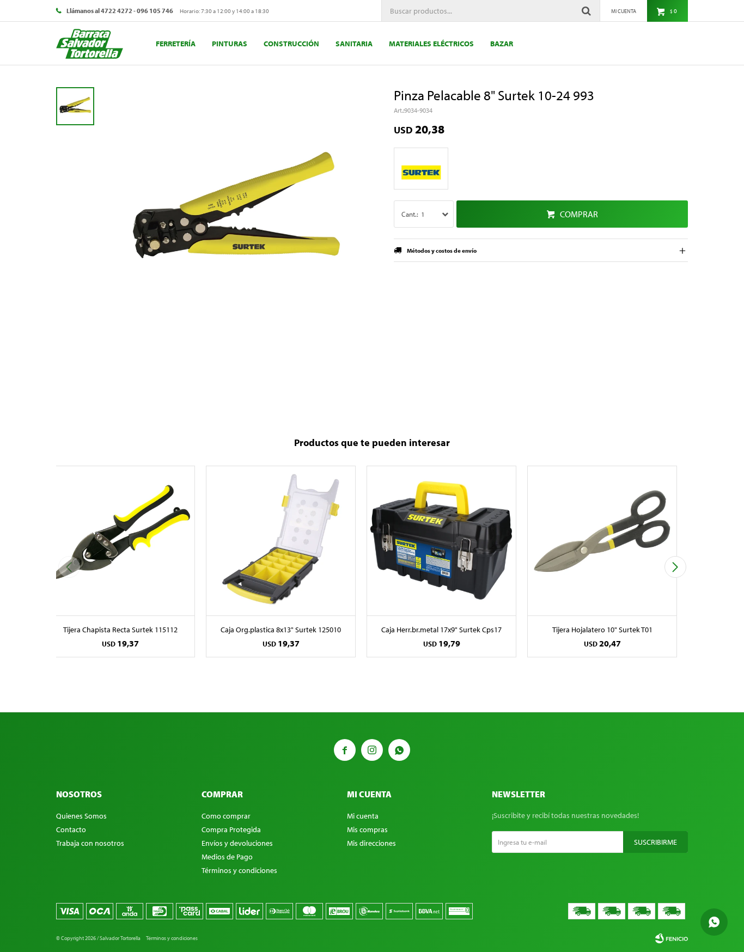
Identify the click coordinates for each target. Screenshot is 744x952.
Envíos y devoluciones (237, 843)
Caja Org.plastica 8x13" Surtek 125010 (281, 629)
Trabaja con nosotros (90, 843)
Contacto (71, 829)
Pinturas (229, 43)
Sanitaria (354, 43)
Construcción (291, 43)
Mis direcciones (371, 843)
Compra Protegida (231, 829)
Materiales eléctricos (431, 43)
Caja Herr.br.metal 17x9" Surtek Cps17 (441, 629)
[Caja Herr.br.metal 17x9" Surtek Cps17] (441, 540)
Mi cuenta (363, 816)
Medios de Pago (227, 857)
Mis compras (367, 829)
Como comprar (226, 816)
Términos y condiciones (239, 870)
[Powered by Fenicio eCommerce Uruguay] (671, 938)
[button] (675, 567)
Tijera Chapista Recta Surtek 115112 (120, 629)
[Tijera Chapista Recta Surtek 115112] (120, 540)
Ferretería (176, 43)
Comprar (579, 214)
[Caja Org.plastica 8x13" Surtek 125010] (281, 540)
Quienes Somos (81, 816)
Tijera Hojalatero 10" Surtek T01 (602, 629)
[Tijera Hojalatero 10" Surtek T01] (602, 540)
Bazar (501, 43)
